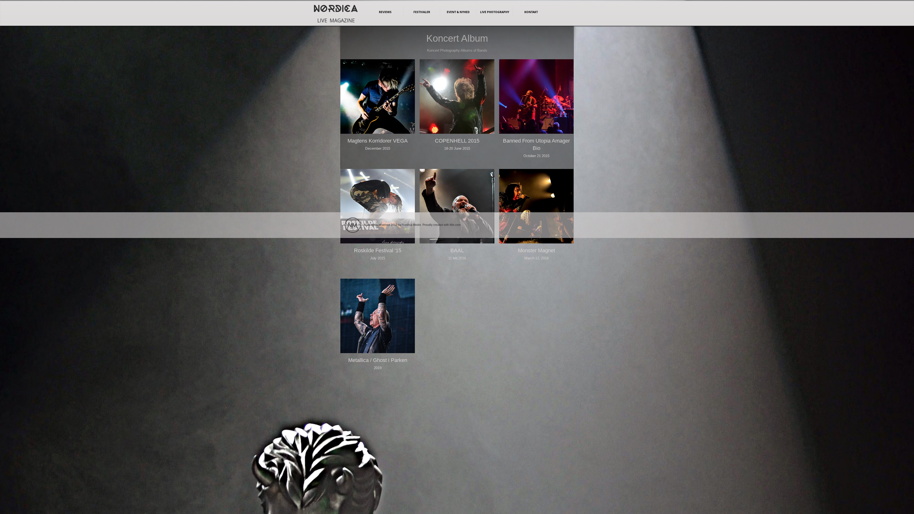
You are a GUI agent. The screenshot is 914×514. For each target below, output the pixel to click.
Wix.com (455, 225)
